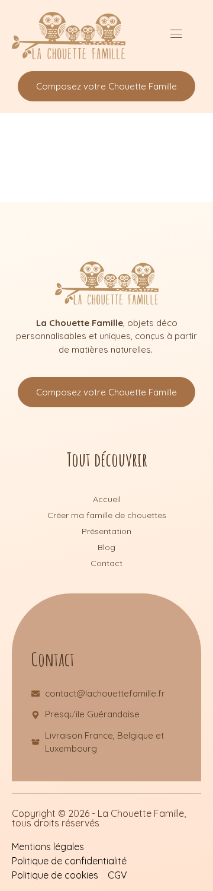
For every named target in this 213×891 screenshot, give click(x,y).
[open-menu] (176, 35)
